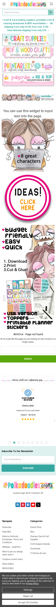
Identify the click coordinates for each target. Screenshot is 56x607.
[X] (38, 505)
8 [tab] (42, 443)
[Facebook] (28, 505)
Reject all (28, 596)
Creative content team (12, 559)
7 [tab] (37, 443)
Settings (28, 589)
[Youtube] (33, 505)
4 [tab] (23, 443)
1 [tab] (10, 443)
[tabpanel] (28, 412)
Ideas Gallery (8, 564)
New (32, 532)
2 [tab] (14, 443)
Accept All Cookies (28, 602)
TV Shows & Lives (38, 553)
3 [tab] (19, 443)
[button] (28, 40)
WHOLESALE (8, 568)
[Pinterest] (23, 505)
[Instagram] (18, 505)
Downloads (35, 548)
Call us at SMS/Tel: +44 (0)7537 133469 (28, 497)
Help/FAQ (6, 532)
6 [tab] (32, 443)
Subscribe (6, 527)
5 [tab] (28, 443)
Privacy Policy (32, 583)
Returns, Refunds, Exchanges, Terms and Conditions (12, 539)
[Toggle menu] (4, 4)
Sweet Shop (35, 527)
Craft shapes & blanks (40, 544)
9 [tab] (46, 443)
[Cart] (52, 4)
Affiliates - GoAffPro (11, 547)
